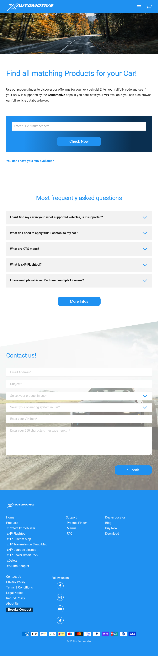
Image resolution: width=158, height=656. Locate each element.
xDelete (12, 560)
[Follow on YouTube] (60, 608)
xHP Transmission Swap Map (27, 544)
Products (12, 522)
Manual (72, 528)
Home (10, 517)
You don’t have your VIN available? (30, 161)
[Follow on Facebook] (60, 585)
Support (71, 517)
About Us (12, 603)
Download (112, 533)
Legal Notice (14, 592)
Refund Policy (15, 598)
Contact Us (13, 576)
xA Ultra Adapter (18, 566)
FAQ (69, 533)
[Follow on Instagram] (60, 597)
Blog (108, 522)
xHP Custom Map (19, 539)
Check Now (79, 141)
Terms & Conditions (19, 587)
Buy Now (111, 528)
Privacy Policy (15, 582)
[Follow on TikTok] (60, 620)
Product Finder (77, 522)
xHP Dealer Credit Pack (22, 555)
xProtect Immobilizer (21, 528)
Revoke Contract (19, 609)
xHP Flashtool (16, 533)
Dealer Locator (115, 517)
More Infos (79, 301)
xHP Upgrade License (21, 549)
